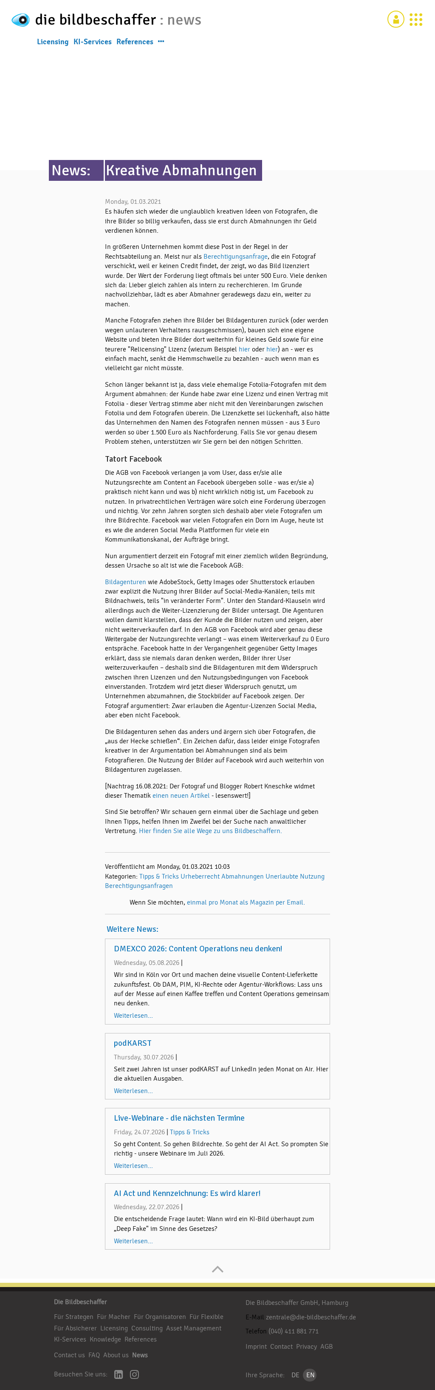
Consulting (147, 1328)
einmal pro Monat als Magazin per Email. (246, 902)
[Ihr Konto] (395, 19)
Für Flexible (206, 1317)
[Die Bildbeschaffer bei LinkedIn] (118, 1375)
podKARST (133, 1043)
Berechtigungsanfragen (139, 886)
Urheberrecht (200, 876)
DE (295, 1375)
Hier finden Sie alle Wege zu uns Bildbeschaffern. (210, 831)
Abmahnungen (242, 876)
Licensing (53, 41)
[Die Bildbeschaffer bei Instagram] (134, 1375)
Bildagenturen (126, 582)
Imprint (256, 1346)
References (134, 41)
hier (245, 349)
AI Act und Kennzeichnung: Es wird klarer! (187, 1193)
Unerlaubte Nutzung (295, 876)
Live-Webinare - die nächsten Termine (179, 1118)
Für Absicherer (75, 1328)
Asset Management (193, 1328)
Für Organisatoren (160, 1317)
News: (70, 170)
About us (116, 1355)
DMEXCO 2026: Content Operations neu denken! (198, 949)
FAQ (94, 1355)
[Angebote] (415, 19)
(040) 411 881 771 (293, 1331)
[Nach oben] (217, 1273)
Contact (281, 1346)
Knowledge (105, 1339)
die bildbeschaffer (97, 19)
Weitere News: (132, 929)
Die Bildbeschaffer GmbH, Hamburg (297, 1303)
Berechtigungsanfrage (235, 256)
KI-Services (92, 41)
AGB (326, 1346)
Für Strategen (73, 1317)
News (140, 1355)
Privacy (306, 1346)
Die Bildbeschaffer (80, 1302)
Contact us (69, 1355)
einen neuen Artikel (181, 795)
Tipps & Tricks (159, 876)
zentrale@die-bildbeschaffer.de (311, 1317)
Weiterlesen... (133, 1015)
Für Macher (113, 1317)
